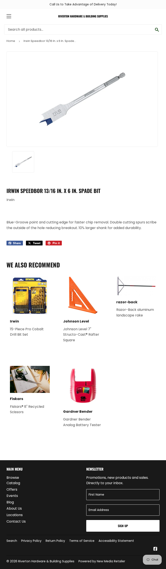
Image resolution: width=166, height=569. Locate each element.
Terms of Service (81, 541)
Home (10, 41)
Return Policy (55, 541)
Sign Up (123, 525)
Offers (11, 489)
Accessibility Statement (116, 541)
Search (11, 541)
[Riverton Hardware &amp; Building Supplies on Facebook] (155, 549)
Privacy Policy (31, 541)
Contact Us (16, 521)
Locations (14, 514)
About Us (14, 508)
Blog (10, 502)
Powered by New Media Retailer (101, 561)
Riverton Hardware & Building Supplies (46, 561)
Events (12, 495)
